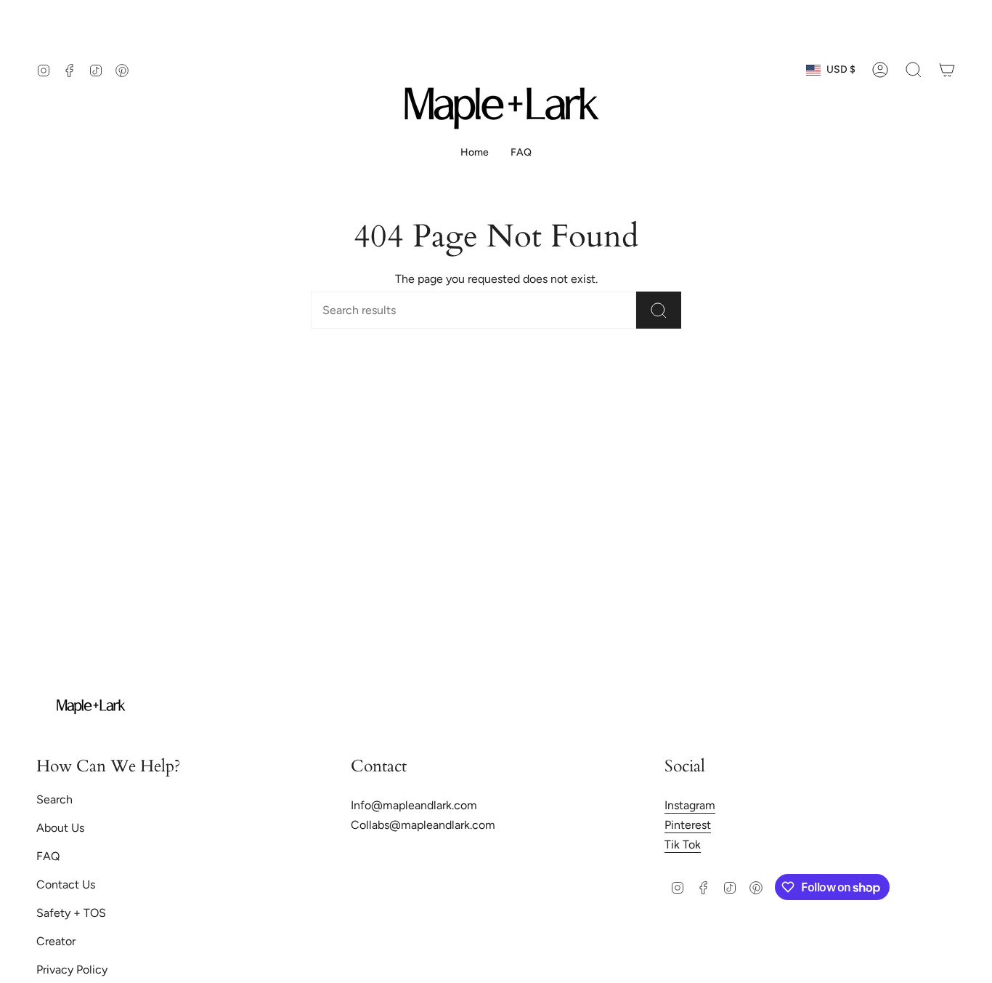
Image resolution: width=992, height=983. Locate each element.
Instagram (689, 805)
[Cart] (947, 69)
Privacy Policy (71, 969)
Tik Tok (682, 844)
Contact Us (65, 884)
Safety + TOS (71, 913)
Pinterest (687, 825)
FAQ (48, 856)
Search (54, 799)
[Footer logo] (90, 706)
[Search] (658, 310)
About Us (60, 828)
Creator (56, 941)
